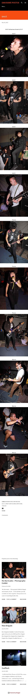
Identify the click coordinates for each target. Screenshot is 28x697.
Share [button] (3, 510)
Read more (23, 599)
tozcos (4, 505)
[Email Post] (3, 509)
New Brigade (7, 626)
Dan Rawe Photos (10, 3)
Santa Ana (19, 503)
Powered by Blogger (15, 692)
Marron (8, 501)
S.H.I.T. (3, 503)
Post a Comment (11, 599)
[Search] (22, 3)
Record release (15, 501)
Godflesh (5, 668)
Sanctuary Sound (10, 503)
